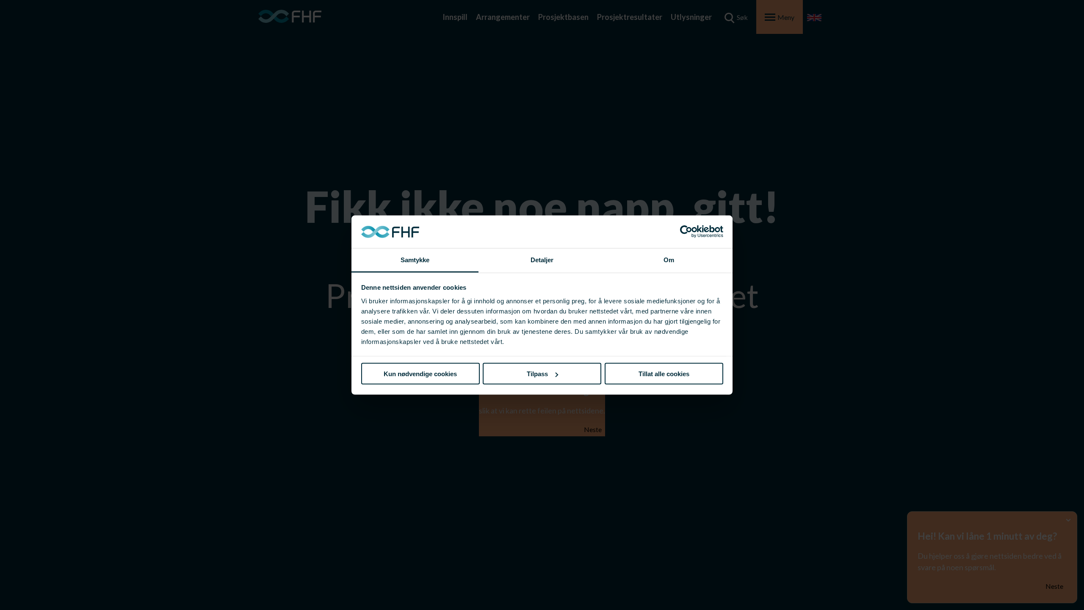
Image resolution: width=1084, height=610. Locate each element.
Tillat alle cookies (664, 373)
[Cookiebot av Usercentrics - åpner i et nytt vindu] (686, 231)
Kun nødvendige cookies (420, 373)
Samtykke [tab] (415, 259)
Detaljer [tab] (542, 259)
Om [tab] (669, 259)
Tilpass (537, 373)
